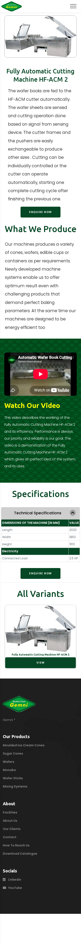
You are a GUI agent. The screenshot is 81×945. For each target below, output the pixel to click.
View (41, 662)
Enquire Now (40, 212)
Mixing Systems (15, 786)
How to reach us (16, 845)
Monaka (9, 770)
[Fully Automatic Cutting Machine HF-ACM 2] (40, 35)
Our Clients (12, 829)
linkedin (14, 879)
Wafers (8, 762)
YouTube (15, 888)
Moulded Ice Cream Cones (23, 745)
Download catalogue (20, 853)
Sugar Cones (13, 753)
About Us (10, 820)
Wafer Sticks (13, 778)
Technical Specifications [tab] (37, 513)
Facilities (10, 812)
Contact (9, 837)
